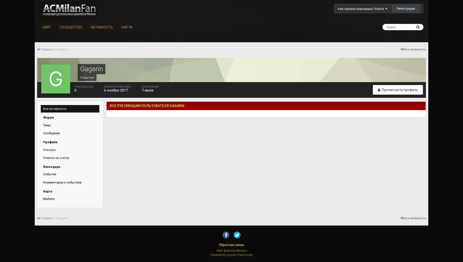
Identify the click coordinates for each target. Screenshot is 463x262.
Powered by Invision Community (231, 255)
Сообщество (70, 27)
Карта (127, 27)
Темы (47, 125)
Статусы (49, 150)
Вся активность (55, 109)
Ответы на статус (56, 158)
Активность (102, 27)
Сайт (46, 27)
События (49, 174)
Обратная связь (231, 245)
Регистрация (406, 8)
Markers (48, 199)
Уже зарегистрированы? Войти (361, 9)
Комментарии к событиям (62, 182)
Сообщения (51, 133)
